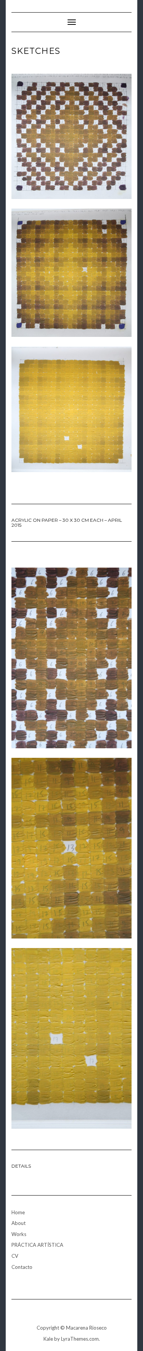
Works (18, 1234)
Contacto (21, 1267)
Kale (48, 1339)
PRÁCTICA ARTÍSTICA (37, 1245)
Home (18, 1212)
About (18, 1223)
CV (14, 1256)
